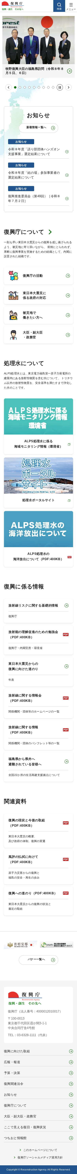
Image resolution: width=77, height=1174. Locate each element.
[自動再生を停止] (60, 87)
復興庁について (24, 232)
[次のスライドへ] (68, 87)
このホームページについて (40, 1150)
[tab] (15, 87)
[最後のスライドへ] (8, 87)
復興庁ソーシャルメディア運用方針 (40, 1157)
